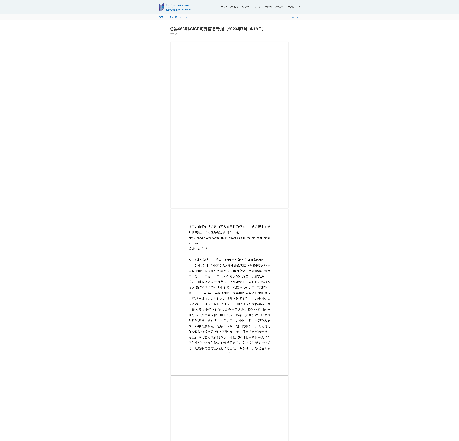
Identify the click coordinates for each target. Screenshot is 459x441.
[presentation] (229, 125)
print (296, 17)
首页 (161, 17)
